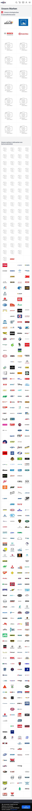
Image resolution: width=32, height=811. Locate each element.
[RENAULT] (12, 646)
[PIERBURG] (12, 612)
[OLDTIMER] (27, 595)
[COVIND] (27, 170)
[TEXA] (12, 732)
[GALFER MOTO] (12, 442)
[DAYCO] (12, 176)
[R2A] (5, 635)
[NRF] (12, 238)
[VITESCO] (27, 772)
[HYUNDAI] (12, 481)
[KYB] (12, 217)
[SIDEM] (27, 681)
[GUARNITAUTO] (27, 464)
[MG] (12, 561)
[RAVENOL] (19, 635)
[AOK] (19, 299)
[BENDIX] (19, 327)
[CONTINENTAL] (19, 373)
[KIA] (12, 510)
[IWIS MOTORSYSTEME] (5, 493)
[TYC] (12, 265)
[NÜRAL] (5, 595)
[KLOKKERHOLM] (19, 211)
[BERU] (19, 156)
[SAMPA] (27, 669)
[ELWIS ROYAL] (19, 402)
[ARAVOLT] (27, 299)
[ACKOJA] (12, 288)
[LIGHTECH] (27, 527)
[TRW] (5, 265)
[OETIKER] (19, 595)
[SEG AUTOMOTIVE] (5, 681)
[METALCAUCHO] (27, 555)
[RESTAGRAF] (12, 652)
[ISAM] (5, 487)
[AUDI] (27, 310)
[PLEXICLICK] (5, 618)
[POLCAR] (12, 618)
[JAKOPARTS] (12, 211)
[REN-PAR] (27, 646)
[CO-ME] (27, 367)
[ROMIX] (5, 664)
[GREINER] (12, 464)
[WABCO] (12, 271)
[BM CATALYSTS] (5, 163)
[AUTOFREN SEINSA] (19, 316)
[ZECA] (12, 276)
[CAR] (27, 163)
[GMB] (19, 453)
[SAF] (19, 669)
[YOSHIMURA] (5, 794)
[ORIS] (27, 238)
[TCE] (19, 720)
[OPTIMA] (12, 601)
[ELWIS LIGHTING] (12, 402)
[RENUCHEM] (5, 652)
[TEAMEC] (27, 720)
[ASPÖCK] (5, 310)
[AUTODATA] (12, 316)
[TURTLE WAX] (19, 749)
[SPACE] (5, 698)
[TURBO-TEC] (12, 749)
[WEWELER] (27, 783)
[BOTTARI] (19, 163)
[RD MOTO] (27, 635)
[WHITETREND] (5, 789)
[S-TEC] (27, 703)
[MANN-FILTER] (23, 74)
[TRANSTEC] (5, 743)
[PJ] (27, 612)
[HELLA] (27, 197)
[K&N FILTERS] (27, 504)
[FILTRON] (27, 425)
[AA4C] (12, 282)
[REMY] (5, 646)
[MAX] (27, 544)
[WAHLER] (19, 271)
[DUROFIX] (27, 390)
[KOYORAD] (12, 515)
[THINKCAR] (19, 732)
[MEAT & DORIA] (5, 231)
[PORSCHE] (27, 618)
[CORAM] (27, 373)
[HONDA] (27, 476)
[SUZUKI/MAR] (12, 715)
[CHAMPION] (5, 170)
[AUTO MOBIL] (5, 316)
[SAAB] (12, 669)
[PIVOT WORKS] (19, 612)
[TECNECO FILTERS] (19, 259)
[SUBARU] (19, 709)
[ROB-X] (19, 658)
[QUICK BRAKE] (19, 629)
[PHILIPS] (5, 612)
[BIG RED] (27, 156)
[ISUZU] (19, 487)
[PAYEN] (5, 607)
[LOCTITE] (12, 224)
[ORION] (27, 601)
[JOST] (19, 498)
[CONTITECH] (23, 46)
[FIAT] (19, 425)
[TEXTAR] (8, 116)
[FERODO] (8, 60)
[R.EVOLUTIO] (27, 629)
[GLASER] (27, 447)
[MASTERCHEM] (12, 544)
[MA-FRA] (27, 532)
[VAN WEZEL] (12, 760)
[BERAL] (12, 156)
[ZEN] (19, 794)
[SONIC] (19, 692)
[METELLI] (5, 561)
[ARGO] (5, 305)
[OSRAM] (5, 245)
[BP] (12, 345)
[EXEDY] (19, 413)
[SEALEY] (19, 252)
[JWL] (19, 504)
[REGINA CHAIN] (12, 641)
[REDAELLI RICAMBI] (5, 641)
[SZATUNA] (12, 720)
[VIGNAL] (27, 766)
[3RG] (5, 282)
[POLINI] (19, 618)
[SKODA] (12, 686)
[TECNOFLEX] (5, 726)
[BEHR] (5, 327)
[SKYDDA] (19, 686)
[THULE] (27, 732)
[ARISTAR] (12, 305)
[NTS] (27, 590)
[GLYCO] (5, 453)
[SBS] (12, 252)
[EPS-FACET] (5, 190)
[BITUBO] (12, 333)
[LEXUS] (19, 527)
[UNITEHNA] (19, 754)
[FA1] (27, 413)
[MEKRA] (19, 550)
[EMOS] (5, 407)
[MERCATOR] (27, 550)
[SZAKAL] (5, 720)
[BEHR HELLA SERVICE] (12, 327)
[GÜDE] (12, 470)
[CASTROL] (8, 46)
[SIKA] (5, 686)
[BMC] (5, 339)
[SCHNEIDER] (12, 675)
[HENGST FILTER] (5, 204)
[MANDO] (27, 538)
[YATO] (27, 789)
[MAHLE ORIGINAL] (27, 224)
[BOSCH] (8, 34)
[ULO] (27, 749)
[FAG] (12, 190)
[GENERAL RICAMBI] (27, 442)
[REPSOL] (19, 245)
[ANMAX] (12, 299)
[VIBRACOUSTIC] (12, 766)
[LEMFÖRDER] (27, 217)
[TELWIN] (19, 726)
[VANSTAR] (19, 265)
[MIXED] (19, 567)
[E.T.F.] (5, 396)
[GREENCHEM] (5, 464)
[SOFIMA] (12, 692)
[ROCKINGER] (27, 658)
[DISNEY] (19, 384)
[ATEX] (12, 310)
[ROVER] (19, 664)
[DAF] (5, 379)
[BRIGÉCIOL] (5, 350)
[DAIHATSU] (12, 379)
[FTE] (19, 436)
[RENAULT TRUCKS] (19, 646)
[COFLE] (12, 170)
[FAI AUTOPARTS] (19, 419)
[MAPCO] (5, 544)
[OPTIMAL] (19, 238)
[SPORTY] (19, 698)
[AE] (19, 288)
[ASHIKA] (19, 149)
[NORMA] (5, 590)
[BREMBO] (23, 34)
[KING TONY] (19, 510)
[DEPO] (19, 176)
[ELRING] (27, 183)
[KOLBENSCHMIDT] (27, 510)
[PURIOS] (12, 629)
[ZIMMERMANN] (19, 276)
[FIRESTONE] (19, 190)
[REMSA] (27, 641)
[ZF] (27, 794)
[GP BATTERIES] (19, 459)
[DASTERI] (5, 176)
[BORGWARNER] (27, 339)
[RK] (12, 658)
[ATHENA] (19, 310)
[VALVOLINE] (23, 130)
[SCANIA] (5, 675)
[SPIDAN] (5, 259)
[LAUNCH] (5, 527)
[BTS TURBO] (12, 350)
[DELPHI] (19, 379)
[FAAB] (5, 419)
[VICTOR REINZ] (5, 271)
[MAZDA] (12, 550)
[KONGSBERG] (5, 515)
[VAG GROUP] (27, 754)
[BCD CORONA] (27, 322)
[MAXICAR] (5, 550)
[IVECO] (27, 487)
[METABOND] (19, 555)
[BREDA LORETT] (19, 345)
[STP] (12, 709)
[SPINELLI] (12, 259)
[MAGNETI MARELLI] (19, 224)
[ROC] (27, 245)
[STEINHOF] (5, 709)
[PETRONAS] (19, 607)
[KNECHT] (27, 211)
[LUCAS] (19, 532)
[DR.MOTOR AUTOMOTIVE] (12, 183)
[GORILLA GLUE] (12, 459)
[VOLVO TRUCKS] (19, 777)
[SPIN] (12, 698)
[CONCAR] (12, 373)
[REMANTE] (19, 641)
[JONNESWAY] (12, 498)
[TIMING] (5, 737)
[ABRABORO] (19, 282)
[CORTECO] (19, 170)
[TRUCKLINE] (12, 743)
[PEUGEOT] (27, 607)
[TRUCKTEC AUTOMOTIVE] (27, 259)
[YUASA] (12, 794)
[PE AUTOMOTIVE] (12, 245)
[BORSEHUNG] (5, 345)
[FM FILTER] (5, 430)
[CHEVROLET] (5, 362)
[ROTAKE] (12, 664)
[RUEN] (27, 664)
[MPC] (12, 578)
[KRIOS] (27, 515)
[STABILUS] (12, 703)
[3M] (27, 276)
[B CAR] (12, 322)
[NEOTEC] (27, 578)
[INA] (5, 211)
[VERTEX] (5, 766)
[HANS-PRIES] (19, 197)
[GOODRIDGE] (5, 459)
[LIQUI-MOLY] (5, 224)
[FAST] (27, 419)
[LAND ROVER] (27, 521)
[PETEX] (12, 607)
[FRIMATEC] (12, 436)
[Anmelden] (26, 2)
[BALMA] (19, 322)
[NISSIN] (19, 584)
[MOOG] (19, 573)
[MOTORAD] (5, 578)
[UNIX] (23, 116)
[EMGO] (27, 402)
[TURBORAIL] (5, 749)
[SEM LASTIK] (27, 252)
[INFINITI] (27, 481)
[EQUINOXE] (12, 407)
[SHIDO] (19, 681)
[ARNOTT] (19, 305)
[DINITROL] (12, 384)
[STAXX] (19, 703)
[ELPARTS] (5, 402)
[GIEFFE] (19, 447)
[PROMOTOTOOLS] (27, 624)
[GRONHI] (19, 464)
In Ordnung (26, 807)
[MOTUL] (19, 231)
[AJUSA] (5, 149)
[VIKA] (12, 772)
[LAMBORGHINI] (19, 521)
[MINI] (27, 561)
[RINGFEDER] (19, 652)
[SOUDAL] (27, 692)
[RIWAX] (27, 652)
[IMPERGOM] (27, 204)
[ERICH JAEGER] (19, 407)
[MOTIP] (27, 573)
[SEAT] (27, 675)
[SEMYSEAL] (12, 681)
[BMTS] (12, 339)
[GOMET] (12, 197)
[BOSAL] (12, 163)
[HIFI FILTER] (19, 204)
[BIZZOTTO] (19, 333)
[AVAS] (27, 316)
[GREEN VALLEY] (27, 459)
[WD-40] (5, 783)
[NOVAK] (12, 590)
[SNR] (5, 692)
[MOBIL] (12, 231)
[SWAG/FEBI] (19, 715)
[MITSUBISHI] (12, 567)
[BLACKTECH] (27, 333)
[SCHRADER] (19, 675)
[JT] (5, 504)
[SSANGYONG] (5, 703)
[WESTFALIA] (19, 783)
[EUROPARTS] (12, 413)
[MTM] (19, 578)
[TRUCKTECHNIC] (19, 743)
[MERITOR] (12, 555)
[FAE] (12, 419)
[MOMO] (12, 573)
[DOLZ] (5, 183)
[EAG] (12, 396)
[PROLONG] (19, 624)
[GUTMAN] (5, 470)
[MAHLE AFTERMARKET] (12, 538)
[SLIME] (27, 686)
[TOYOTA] (19, 737)
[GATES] (23, 60)
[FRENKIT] (5, 436)
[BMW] (19, 339)
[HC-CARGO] (27, 470)
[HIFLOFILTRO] (5, 476)
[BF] (27, 327)
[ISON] (12, 487)
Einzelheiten (14, 809)
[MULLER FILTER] (27, 231)
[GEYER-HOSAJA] (5, 447)
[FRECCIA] (27, 430)
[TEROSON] (27, 726)
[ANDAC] (12, 149)
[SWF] (27, 715)
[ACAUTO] (5, 288)
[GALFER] (5, 442)
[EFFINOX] (19, 396)
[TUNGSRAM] (27, 743)
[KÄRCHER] (5, 510)
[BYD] (5, 356)
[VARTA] (27, 265)
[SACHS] (8, 102)
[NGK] (5, 238)
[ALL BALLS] (27, 293)
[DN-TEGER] (27, 384)
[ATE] (23, 22)
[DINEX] (27, 176)
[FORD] (19, 430)
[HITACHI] (19, 476)
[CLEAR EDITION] (12, 367)
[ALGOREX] (12, 293)
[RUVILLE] (5, 669)
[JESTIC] (5, 498)
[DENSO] (27, 379)
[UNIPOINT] (12, 754)
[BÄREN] (5, 156)
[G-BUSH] (19, 442)
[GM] (12, 453)
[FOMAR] (12, 430)
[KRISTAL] (5, 521)
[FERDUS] (5, 425)
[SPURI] (27, 698)
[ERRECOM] (27, 407)
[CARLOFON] (12, 356)
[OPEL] (5, 601)
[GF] (12, 447)
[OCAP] (12, 595)
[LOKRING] (5, 532)
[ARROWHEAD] (27, 305)
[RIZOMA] (5, 658)
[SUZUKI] (5, 715)
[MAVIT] (19, 544)
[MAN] (19, 538)
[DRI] (12, 390)
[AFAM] (27, 288)
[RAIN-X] (12, 635)
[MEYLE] (8, 88)
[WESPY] (12, 783)
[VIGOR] (5, 772)
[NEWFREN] (5, 584)
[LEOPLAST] (12, 527)
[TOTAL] (12, 737)
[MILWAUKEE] (19, 561)
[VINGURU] (19, 772)
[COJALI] (19, 367)
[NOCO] (27, 584)
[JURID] (12, 504)
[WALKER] (27, 777)
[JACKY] (12, 493)
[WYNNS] (5, 276)
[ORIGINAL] (19, 601)
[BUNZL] (19, 350)
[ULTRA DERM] (5, 754)
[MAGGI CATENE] (5, 538)
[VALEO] (8, 130)
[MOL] (5, 573)
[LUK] (8, 74)
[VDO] (19, 760)
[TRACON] (27, 737)
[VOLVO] (12, 777)
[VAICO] (5, 760)
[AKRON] (5, 293)
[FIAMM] (12, 425)
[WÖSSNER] (12, 789)
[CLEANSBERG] (5, 367)
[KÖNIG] (19, 515)
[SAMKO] (5, 252)
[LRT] (12, 532)
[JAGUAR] (19, 493)
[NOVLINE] (19, 590)
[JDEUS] (27, 493)
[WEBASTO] (27, 271)
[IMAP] (19, 481)
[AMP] (5, 299)
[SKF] (23, 102)
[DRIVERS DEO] (19, 390)
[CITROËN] (27, 362)
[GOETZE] (27, 453)
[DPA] (5, 390)
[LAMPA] (19, 217)
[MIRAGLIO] (5, 567)
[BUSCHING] (27, 350)
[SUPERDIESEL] (27, 709)
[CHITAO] (12, 362)
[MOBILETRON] (27, 567)
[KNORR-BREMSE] (5, 217)
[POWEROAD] (5, 624)
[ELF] (27, 396)
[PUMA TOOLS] (5, 629)
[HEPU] (12, 204)
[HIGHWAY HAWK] (12, 476)
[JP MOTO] (27, 498)
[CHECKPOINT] (27, 356)
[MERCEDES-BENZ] (5, 555)
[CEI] (19, 356)
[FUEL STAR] (27, 436)
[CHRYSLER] (19, 362)
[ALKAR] (19, 293)
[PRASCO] (12, 624)
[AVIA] (5, 322)
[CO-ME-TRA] (5, 373)
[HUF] (5, 481)
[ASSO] (27, 149)
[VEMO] (27, 760)
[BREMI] (27, 345)
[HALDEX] (19, 470)
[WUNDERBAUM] (19, 789)
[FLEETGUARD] (27, 190)
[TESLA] (5, 732)
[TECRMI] (12, 726)
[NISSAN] (12, 584)
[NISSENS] (23, 88)
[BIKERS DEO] (5, 333)
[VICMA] (19, 766)
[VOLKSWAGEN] (5, 777)
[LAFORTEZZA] (12, 521)
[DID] (5, 384)
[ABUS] (27, 282)
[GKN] (5, 197)
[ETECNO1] (5, 413)
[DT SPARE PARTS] (19, 183)
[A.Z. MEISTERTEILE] (8, 22)
